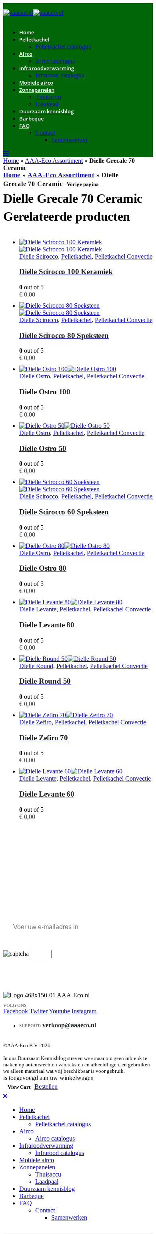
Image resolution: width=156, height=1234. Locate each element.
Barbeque (31, 118)
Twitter (39, 1011)
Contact (45, 132)
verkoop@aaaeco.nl (69, 1025)
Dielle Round (36, 665)
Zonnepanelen (36, 89)
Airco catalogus (55, 1138)
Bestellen (46, 1086)
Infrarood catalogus (59, 75)
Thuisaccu (48, 96)
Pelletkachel (34, 39)
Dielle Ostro (34, 376)
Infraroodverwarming (46, 68)
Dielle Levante (37, 609)
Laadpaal (46, 1181)
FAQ (24, 125)
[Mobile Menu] (6, 153)
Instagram (84, 1011)
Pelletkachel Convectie (123, 256)
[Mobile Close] (5, 1096)
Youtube (59, 1011)
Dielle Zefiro (35, 722)
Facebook (15, 1011)
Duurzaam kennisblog (46, 111)
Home (11, 160)
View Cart (19, 1087)
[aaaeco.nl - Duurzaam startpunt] (33, 12)
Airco (25, 53)
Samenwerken (69, 139)
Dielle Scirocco (38, 256)
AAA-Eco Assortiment (54, 160)
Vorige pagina (83, 184)
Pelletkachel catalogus (63, 46)
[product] (86, 246)
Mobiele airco (36, 1160)
